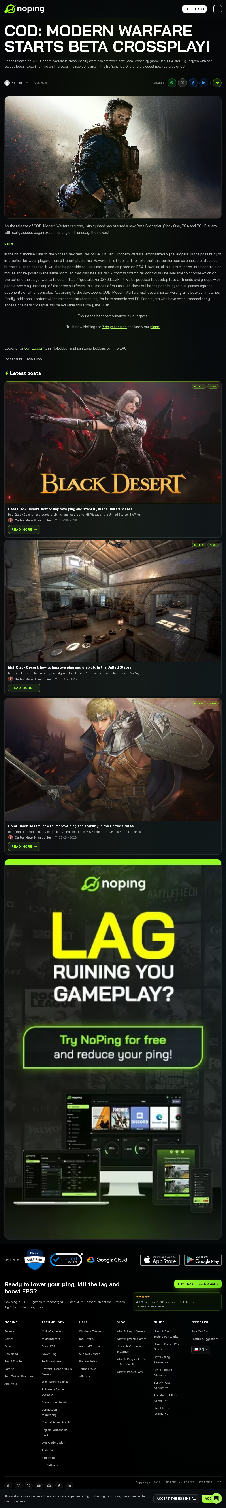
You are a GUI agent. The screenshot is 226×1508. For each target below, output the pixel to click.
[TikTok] (8, 1486)
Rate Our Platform (203, 1331)
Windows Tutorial (90, 1331)
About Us (10, 1384)
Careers (9, 1369)
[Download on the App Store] (160, 1259)
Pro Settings (50, 1465)
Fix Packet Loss (52, 1361)
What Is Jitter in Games (131, 1339)
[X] (182, 82)
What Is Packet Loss (130, 1372)
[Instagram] (19, 1486)
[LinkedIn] (203, 82)
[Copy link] (217, 82)
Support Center (89, 1354)
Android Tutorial (89, 1346)
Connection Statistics (55, 1402)
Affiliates (84, 1376)
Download (11, 1354)
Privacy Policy (88, 1361)
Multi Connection (53, 1331)
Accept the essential (176, 1498)
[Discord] (49, 1486)
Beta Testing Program (18, 1376)
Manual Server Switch (56, 1422)
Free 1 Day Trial (14, 1361)
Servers (9, 1331)
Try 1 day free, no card (197, 1284)
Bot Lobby (33, 348)
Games (8, 1339)
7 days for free (114, 326)
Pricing (8, 1346)
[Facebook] (193, 82)
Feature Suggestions (204, 1339)
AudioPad (48, 1450)
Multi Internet (51, 1339)
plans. (155, 326)
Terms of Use (87, 1369)
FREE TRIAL (194, 9)
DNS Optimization (53, 1443)
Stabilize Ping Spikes (55, 1382)
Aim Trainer (49, 1458)
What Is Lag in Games (131, 1331)
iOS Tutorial (86, 1339)
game (8, 243)
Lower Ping (49, 1354)
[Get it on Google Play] (203, 1259)
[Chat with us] (216, 1498)
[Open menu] (218, 9)
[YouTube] (39, 1486)
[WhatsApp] (172, 82)
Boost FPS (48, 1346)
